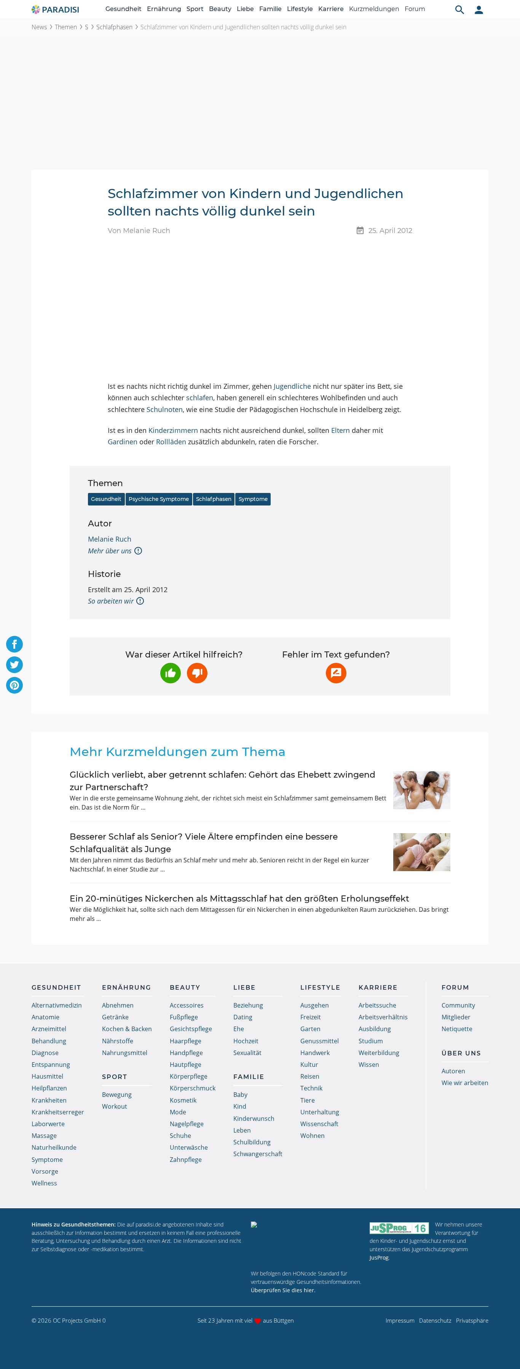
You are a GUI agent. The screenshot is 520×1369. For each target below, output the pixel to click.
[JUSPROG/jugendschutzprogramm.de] (399, 1228)
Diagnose (45, 1053)
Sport (195, 9)
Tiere (307, 1100)
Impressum (400, 1320)
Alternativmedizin (57, 1005)
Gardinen (122, 441)
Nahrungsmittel (124, 1053)
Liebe (245, 9)
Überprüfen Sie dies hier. (283, 1290)
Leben (242, 1130)
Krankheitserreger (58, 1112)
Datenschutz (435, 1320)
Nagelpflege (187, 1124)
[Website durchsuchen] (459, 9)
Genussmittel (319, 1041)
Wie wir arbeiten (465, 1083)
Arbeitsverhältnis (383, 1017)
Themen (66, 27)
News (39, 27)
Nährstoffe (117, 1041)
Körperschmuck (192, 1088)
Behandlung (49, 1041)
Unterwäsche (189, 1147)
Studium (371, 1041)
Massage (44, 1135)
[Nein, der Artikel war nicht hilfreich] (197, 673)
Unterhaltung (319, 1112)
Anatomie (45, 1017)
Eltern (340, 430)
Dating (242, 1017)
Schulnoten (165, 409)
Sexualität (247, 1053)
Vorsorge (45, 1171)
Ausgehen (314, 1005)
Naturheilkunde (54, 1147)
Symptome (253, 499)
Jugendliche (292, 386)
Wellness (44, 1183)
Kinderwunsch (253, 1118)
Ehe (238, 1029)
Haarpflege (185, 1041)
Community (458, 1005)
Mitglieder (456, 1017)
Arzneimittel (49, 1029)
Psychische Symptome (159, 499)
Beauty (220, 9)
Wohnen (312, 1135)
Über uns (461, 1053)
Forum (415, 9)
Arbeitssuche (377, 1005)
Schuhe (180, 1135)
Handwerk (315, 1053)
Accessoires (187, 1005)
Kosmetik (183, 1100)
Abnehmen (118, 1005)
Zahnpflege (186, 1159)
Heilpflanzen (49, 1088)
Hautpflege (185, 1064)
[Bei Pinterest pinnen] (14, 685)
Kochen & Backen (127, 1029)
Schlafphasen (114, 27)
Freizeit (310, 1017)
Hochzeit (245, 1041)
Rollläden (171, 441)
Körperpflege (188, 1076)
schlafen (199, 397)
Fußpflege (184, 1017)
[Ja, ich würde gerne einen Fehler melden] (336, 673)
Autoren (453, 1071)
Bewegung (117, 1094)
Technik (311, 1088)
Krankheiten (49, 1100)
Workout (114, 1106)
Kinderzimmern (173, 430)
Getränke (115, 1017)
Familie (270, 9)
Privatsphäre (472, 1320)
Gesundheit (123, 9)
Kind (239, 1106)
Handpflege (186, 1053)
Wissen (369, 1064)
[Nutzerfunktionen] (478, 9)
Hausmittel (47, 1076)
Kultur (309, 1064)
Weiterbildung (379, 1053)
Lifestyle (300, 9)
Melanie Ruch (109, 538)
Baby (240, 1094)
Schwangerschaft (257, 1154)
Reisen (309, 1076)
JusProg (379, 1257)
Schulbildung (252, 1142)
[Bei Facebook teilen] (14, 644)
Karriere (331, 9)
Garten (310, 1029)
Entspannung (51, 1064)
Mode (178, 1112)
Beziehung (248, 1005)
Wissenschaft (319, 1124)
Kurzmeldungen (374, 9)
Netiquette (457, 1029)
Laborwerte (48, 1124)
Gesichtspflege (191, 1029)
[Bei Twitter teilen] (14, 664)
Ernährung (164, 9)
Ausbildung (375, 1029)
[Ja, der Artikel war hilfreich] (170, 673)
